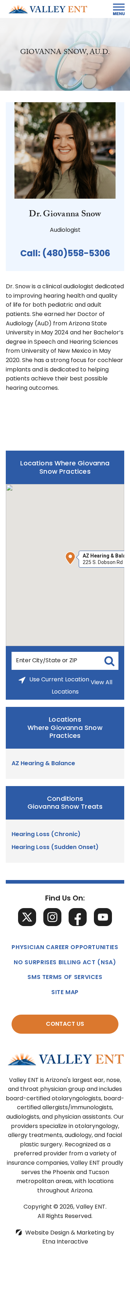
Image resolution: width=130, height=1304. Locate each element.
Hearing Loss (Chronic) (46, 835)
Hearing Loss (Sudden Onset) (55, 847)
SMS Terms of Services (64, 977)
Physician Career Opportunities (65, 948)
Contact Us (65, 1024)
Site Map (65, 993)
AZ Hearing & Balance (43, 764)
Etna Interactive (65, 1242)
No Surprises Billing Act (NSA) (65, 963)
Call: (65, 254)
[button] (70, 558)
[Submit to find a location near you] (109, 661)
